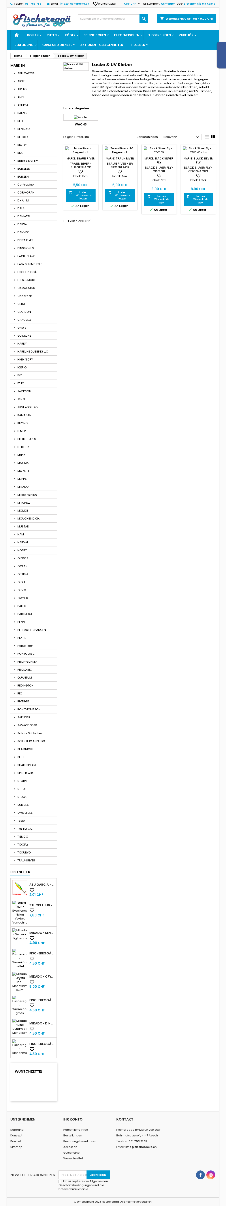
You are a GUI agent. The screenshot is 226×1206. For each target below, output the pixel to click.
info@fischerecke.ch (74, 4)
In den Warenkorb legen (79, 195)
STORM (22, 781)
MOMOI (22, 510)
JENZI (21, 399)
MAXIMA (23, 463)
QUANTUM (24, 677)
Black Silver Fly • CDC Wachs (198, 169)
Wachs (81, 124)
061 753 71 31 (34, 4)
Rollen (33, 35)
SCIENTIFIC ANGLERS (31, 741)
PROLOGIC (24, 669)
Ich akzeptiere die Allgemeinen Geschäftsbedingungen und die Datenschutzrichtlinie (83, 1185)
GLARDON (24, 312)
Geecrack (24, 296)
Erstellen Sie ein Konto (199, 4)
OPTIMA (22, 574)
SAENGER (23, 717)
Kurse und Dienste (57, 45)
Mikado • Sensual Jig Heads (42, 933)
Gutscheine (71, 1153)
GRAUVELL (24, 320)
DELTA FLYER (25, 240)
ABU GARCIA (26, 73)
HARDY (22, 343)
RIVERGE (23, 701)
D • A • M (23, 200)
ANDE (21, 97)
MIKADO (23, 487)
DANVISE (23, 232)
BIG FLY (22, 145)
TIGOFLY (22, 844)
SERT (20, 757)
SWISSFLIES (25, 813)
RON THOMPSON (29, 709)
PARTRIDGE (25, 614)
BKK (20, 153)
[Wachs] (80, 117)
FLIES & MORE (26, 280)
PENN (21, 622)
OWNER (22, 598)
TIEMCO (22, 836)
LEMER (21, 431)
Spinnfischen (95, 35)
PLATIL (21, 638)
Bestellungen (72, 1135)
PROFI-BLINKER (27, 662)
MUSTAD (23, 526)
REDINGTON (25, 685)
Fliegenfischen (126, 35)
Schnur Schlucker (29, 733)
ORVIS (21, 590)
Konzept (16, 1135)
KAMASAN (24, 415)
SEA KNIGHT (25, 749)
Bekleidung (24, 45)
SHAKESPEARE (27, 765)
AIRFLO (22, 89)
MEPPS (22, 479)
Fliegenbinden (159, 35)
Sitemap (16, 1147)
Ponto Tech (25, 646)
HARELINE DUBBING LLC (32, 351)
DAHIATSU (24, 216)
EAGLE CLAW (26, 256)
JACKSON (24, 391)
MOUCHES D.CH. (28, 518)
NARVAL (22, 542)
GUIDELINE (24, 336)
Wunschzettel (105, 3)
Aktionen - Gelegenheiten (101, 45)
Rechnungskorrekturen (79, 1141)
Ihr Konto (73, 1119)
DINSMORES (25, 248)
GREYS (21, 328)
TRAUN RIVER (26, 860)
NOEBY (22, 550)
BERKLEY (22, 137)
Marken (17, 65)
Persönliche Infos (75, 1130)
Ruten (52, 35)
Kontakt (15, 1141)
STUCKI (22, 797)
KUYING (22, 423)
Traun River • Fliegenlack (81, 165)
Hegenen (138, 45)
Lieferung (17, 1130)
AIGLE (21, 81)
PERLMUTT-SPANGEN (31, 630)
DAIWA (22, 224)
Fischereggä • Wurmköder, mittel (42, 953)
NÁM (20, 534)
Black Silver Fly (27, 161)
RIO (19, 693)
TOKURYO (24, 852)
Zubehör (186, 35)
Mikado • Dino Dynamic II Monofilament (42, 1023)
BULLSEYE (23, 169)
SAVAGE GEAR (27, 725)
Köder (70, 35)
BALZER (22, 113)
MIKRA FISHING (27, 495)
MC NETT (23, 471)
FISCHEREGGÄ (27, 272)
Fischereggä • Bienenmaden (42, 1044)
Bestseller (20, 872)
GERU (21, 304)
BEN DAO (23, 129)
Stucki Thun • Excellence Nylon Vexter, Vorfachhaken (42, 905)
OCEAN (22, 566)
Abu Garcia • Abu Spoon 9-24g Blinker (42, 884)
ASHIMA (22, 105)
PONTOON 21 (26, 654)
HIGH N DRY (25, 359)
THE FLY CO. (25, 829)
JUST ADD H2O (27, 407)
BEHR (20, 121)
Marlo (21, 455)
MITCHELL (23, 503)
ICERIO (22, 367)
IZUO (20, 383)
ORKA (21, 582)
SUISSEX (23, 805)
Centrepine (25, 184)
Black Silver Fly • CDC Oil (159, 169)
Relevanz (182, 137)
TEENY (21, 821)
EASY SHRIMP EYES (29, 264)
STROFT (22, 789)
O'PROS (22, 558)
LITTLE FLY (23, 447)
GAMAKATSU (26, 288)
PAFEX (21, 606)
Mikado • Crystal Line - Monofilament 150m (42, 976)
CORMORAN (25, 192)
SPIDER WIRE (25, 773)
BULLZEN (23, 176)
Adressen (70, 1147)
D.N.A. (21, 208)
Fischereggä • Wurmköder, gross (42, 1000)
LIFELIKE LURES (26, 439)
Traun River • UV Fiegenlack (119, 165)
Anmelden (168, 4)
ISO (19, 375)
